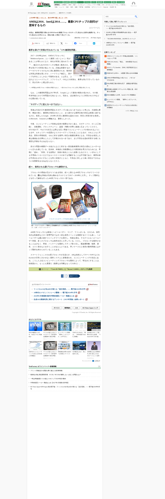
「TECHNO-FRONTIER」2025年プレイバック (121, 39)
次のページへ (74, 276)
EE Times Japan (32, 13)
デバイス (57, 308)
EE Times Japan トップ (90, 308)
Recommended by (87, 360)
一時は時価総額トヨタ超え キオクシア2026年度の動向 (48, 378)
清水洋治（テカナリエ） (82, 38)
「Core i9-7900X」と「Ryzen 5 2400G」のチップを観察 (65, 269)
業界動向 (67, 308)
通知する (52, 43)
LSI (39, 13)
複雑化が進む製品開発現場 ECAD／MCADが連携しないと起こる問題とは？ (55, 374)
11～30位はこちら (132, 111)
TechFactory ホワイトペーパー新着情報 (42, 366)
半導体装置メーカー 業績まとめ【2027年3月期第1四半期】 (49, 383)
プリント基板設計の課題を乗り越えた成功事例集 (46, 370)
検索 (136, 16)
